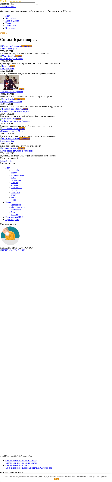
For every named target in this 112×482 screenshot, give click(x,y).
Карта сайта (11, 26)
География (16, 205)
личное (14, 182)
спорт (13, 195)
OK (56, 479)
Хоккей (14, 214)
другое (14, 173)
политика (15, 192)
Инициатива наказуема (11, 101)
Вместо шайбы (7, 141)
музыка (14, 185)
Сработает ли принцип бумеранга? (16, 121)
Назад (2, 160)
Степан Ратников (8, 6)
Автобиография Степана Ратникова (16, 151)
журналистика (17, 175)
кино (13, 177)
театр (13, 197)
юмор (13, 200)
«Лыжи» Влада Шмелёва (11, 58)
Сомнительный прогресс (11, 91)
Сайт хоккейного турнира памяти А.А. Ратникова (28, 468)
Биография (10, 18)
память (14, 190)
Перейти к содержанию (11, 1)
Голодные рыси (7, 68)
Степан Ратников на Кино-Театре (21, 463)
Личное (14, 212)
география (15, 170)
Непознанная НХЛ (14, 217)
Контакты (10, 28)
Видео (8, 23)
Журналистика (18, 207)
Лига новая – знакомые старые (14, 111)
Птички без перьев (8, 49)
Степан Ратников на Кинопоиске (20, 460)
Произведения (12, 21)
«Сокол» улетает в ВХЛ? (11, 131)
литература (16, 180)
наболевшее (16, 187)
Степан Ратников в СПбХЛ (18, 465)
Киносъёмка (16, 210)
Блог (7, 16)
